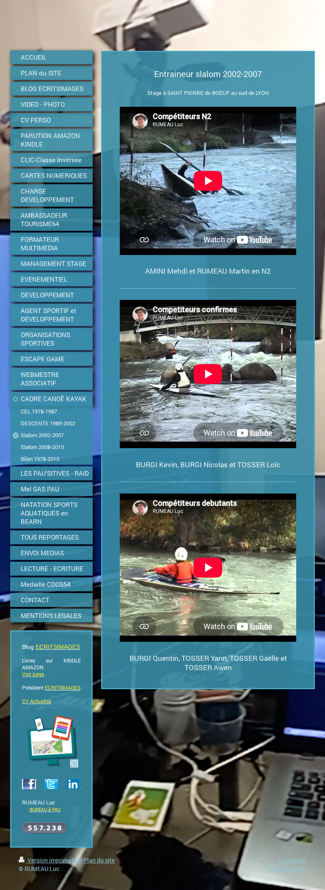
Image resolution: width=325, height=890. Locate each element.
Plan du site (99, 860)
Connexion (292, 860)
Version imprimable (53, 860)
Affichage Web (287, 869)
